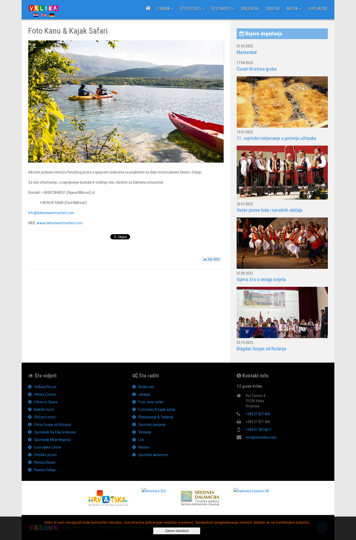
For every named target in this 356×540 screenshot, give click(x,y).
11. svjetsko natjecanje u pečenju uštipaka (276, 138)
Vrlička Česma (45, 394)
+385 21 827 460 (258, 414)
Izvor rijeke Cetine (47, 447)
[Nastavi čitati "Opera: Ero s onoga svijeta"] (282, 243)
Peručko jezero (45, 454)
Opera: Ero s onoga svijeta (261, 279)
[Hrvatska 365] (154, 490)
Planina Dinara (44, 462)
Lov (141, 439)
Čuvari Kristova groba (257, 69)
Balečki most (44, 409)
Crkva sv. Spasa (46, 402)
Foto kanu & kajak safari (156, 409)
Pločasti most (45, 417)
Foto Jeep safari (150, 402)
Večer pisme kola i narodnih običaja (269, 210)
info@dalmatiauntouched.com (51, 212)
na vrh (213, 259)
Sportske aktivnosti (153, 454)
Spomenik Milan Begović (52, 439)
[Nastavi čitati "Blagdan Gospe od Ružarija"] (282, 312)
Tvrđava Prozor (45, 386)
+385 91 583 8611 (259, 429)
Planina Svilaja (45, 470)
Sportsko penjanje (152, 424)
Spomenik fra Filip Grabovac (55, 432)
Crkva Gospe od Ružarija (52, 424)
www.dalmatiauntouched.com (59, 223)
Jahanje (144, 394)
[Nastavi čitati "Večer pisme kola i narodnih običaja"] (282, 172)
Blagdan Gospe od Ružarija (261, 348)
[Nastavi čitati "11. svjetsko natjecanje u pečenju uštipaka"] (282, 102)
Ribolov (144, 447)
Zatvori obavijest (176, 531)
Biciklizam (146, 386)
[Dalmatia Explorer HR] (251, 490)
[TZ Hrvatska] (108, 497)
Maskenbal (247, 52)
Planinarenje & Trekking (155, 417)
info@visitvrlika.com (261, 437)
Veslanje (144, 432)
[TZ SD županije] (199, 497)
